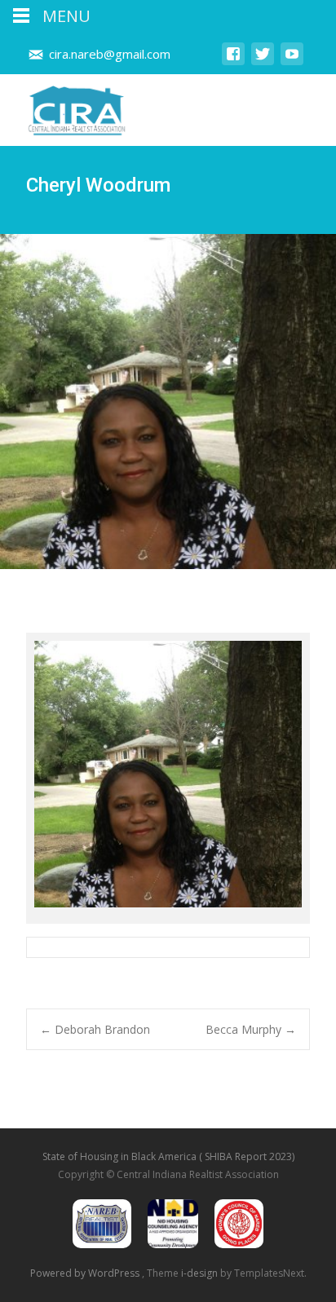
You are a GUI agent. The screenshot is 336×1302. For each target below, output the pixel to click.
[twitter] (262, 61)
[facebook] (233, 61)
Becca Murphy (251, 1029)
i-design (200, 1273)
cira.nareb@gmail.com (109, 54)
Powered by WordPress (86, 1273)
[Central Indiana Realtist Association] (63, 106)
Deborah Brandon (95, 1029)
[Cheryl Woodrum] (168, 778)
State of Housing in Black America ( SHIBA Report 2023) (168, 1156)
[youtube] (292, 61)
